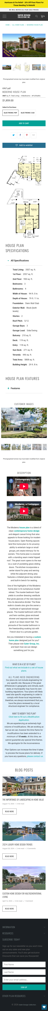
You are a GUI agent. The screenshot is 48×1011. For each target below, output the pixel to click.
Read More (9, 811)
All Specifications (20, 260)
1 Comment (29, 901)
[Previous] (4, 45)
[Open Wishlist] (44, 1007)
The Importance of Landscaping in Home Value (23, 799)
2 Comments (31, 848)
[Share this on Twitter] (13, 135)
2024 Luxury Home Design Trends (17, 844)
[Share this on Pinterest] (27, 135)
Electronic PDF (10, 113)
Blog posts (24, 769)
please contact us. (35, 756)
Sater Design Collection (27, 1005)
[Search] (36, 16)
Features (15, 388)
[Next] (44, 45)
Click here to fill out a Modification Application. (24, 716)
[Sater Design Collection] (24, 16)
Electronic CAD (27, 113)
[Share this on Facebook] (20, 135)
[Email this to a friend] (33, 135)
